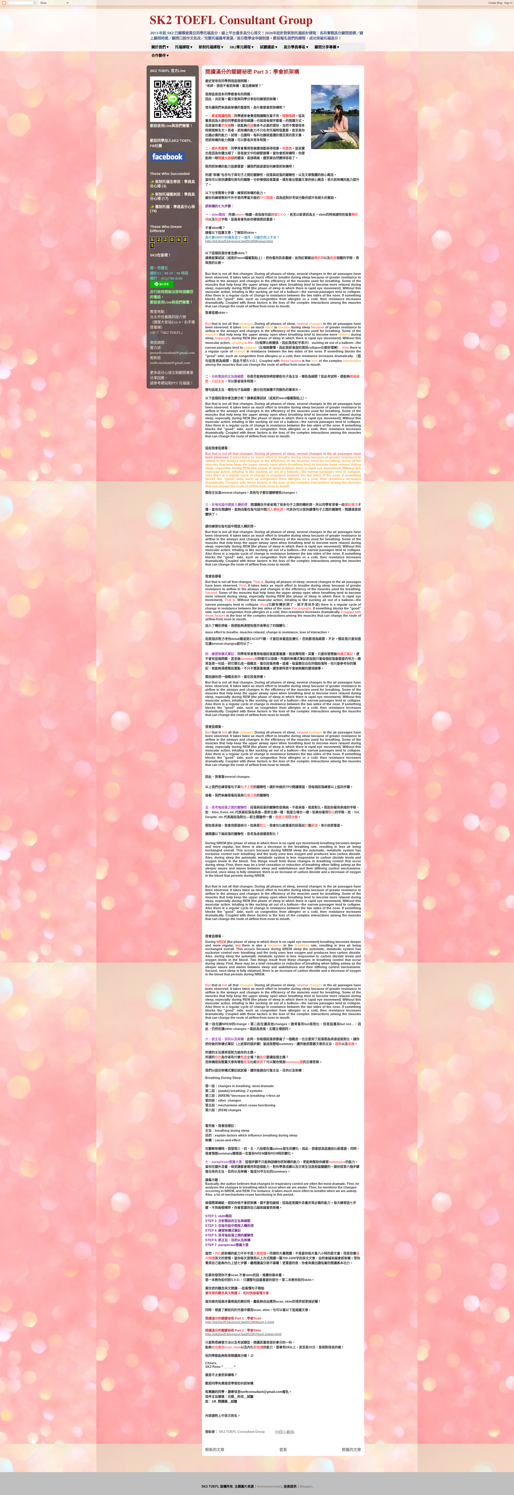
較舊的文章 (351, 1450)
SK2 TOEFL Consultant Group (231, 19)
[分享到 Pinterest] (292, 1432)
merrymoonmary (269, 1486)
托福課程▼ (184, 47)
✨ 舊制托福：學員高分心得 (172, 207)
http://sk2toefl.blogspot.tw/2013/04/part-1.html (239, 1322)
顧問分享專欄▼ (327, 47)
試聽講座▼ (269, 47)
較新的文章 (214, 1450)
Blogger (306, 1486)
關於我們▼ (160, 47)
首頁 (283, 1450)
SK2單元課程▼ (242, 47)
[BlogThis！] (281, 1432)
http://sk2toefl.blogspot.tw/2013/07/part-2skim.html (243, 1334)
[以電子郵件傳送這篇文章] (277, 1432)
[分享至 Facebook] (289, 1432)
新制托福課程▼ (211, 47)
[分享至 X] (285, 1432)
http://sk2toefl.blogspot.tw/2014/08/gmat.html (239, 241)
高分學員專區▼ (296, 47)
